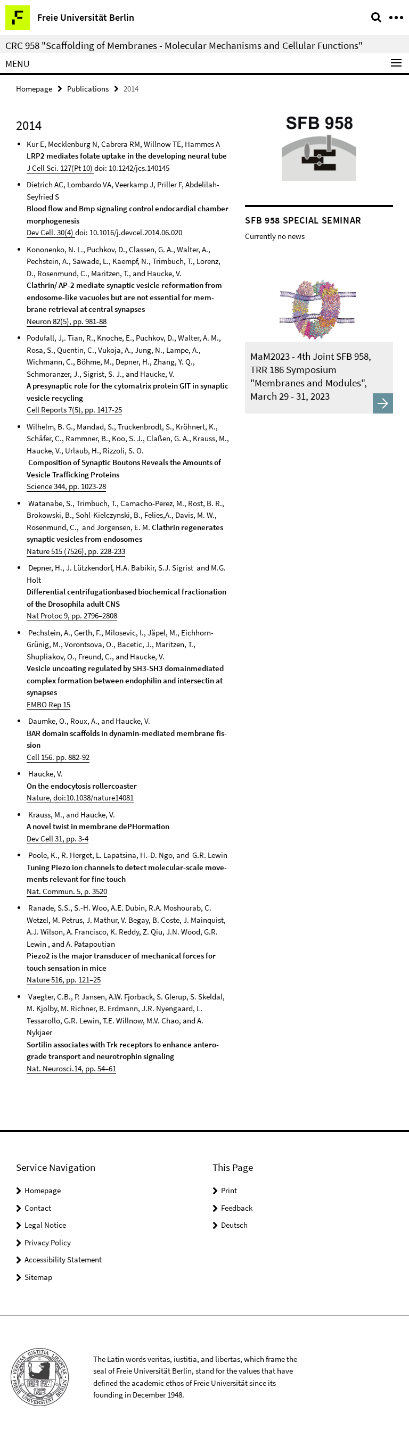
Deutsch (234, 1225)
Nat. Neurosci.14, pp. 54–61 (71, 1068)
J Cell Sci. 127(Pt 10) (60, 168)
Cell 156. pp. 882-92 (58, 757)
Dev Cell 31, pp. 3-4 (57, 838)
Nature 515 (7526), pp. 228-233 (76, 551)
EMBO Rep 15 (48, 704)
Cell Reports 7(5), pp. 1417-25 (74, 409)
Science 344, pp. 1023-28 (66, 486)
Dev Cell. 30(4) (51, 232)
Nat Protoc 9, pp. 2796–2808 (72, 615)
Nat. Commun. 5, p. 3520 (67, 891)
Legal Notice (45, 1225)
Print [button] (229, 1190)
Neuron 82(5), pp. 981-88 (67, 321)
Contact (37, 1208)
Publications (88, 89)
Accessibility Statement (63, 1259)
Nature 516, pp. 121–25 (64, 979)
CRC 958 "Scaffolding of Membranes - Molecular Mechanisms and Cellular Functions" (184, 45)
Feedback (236, 1208)
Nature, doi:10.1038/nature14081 (80, 797)
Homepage (34, 89)
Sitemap (38, 1277)
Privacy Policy (47, 1242)
